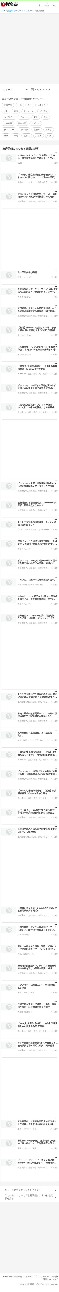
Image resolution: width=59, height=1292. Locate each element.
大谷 (46, 117)
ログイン (47, 6)
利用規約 (47, 1279)
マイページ (28, 1276)
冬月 (30, 105)
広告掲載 (54, 1276)
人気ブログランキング (9, 4)
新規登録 (18, 1276)
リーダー (39, 6)
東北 (36, 117)
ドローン (24, 117)
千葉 (20, 105)
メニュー (55, 6)
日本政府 (42, 105)
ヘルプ (55, 1279)
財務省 (39, 135)
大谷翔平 (8, 123)
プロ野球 (44, 111)
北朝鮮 (37, 129)
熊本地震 (22, 123)
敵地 (16, 135)
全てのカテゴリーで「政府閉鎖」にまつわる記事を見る (29, 1197)
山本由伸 (24, 129)
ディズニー (9, 129)
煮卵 (6, 135)
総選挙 (49, 129)
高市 (16, 111)
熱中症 (27, 135)
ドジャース (29, 111)
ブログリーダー (42, 1276)
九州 (6, 111)
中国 (49, 135)
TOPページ (8, 1276)
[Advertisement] (29, 50)
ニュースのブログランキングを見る (23, 1190)
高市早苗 (8, 105)
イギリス (36, 123)
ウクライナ (9, 117)
